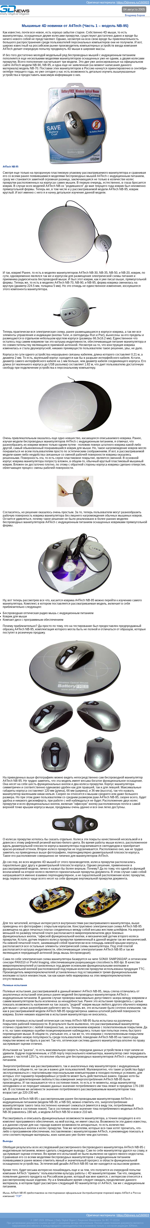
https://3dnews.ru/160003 (133, 2)
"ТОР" (18, 1196)
